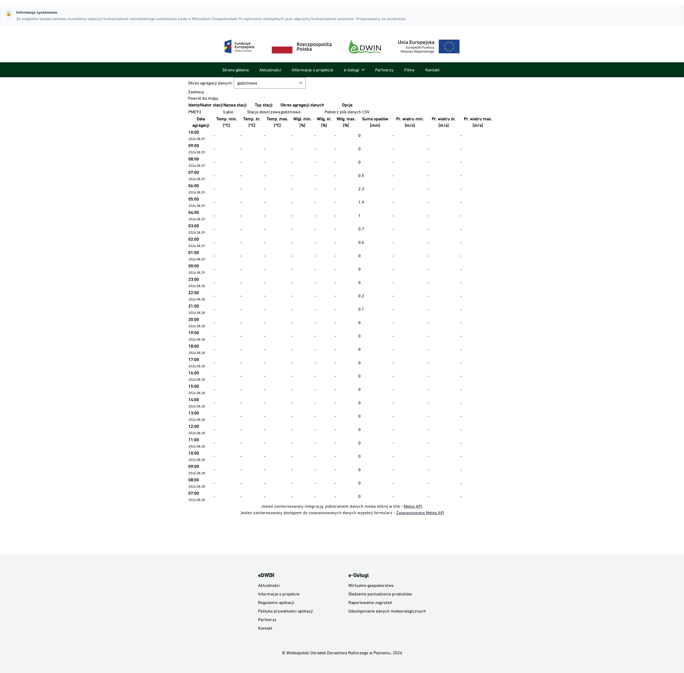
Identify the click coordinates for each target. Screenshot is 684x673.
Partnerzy (384, 69)
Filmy (409, 69)
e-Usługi (351, 69)
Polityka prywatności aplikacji (285, 611)
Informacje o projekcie (312, 69)
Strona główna (235, 69)
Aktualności (270, 69)
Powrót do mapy (203, 98)
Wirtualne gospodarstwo (371, 585)
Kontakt (432, 69)
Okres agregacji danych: (211, 82)
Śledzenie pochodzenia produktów (380, 593)
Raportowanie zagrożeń (370, 602)
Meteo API (413, 506)
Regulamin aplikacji (276, 602)
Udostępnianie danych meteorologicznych (387, 611)
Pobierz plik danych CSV (347, 111)
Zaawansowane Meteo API (420, 512)
